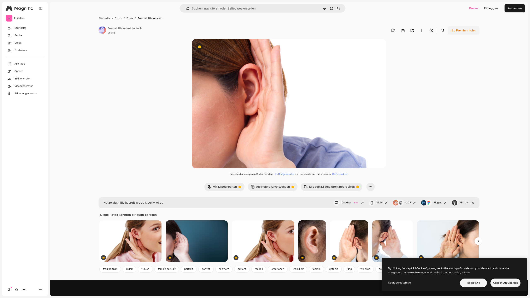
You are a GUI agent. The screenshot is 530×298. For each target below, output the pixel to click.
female (316, 269)
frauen (145, 269)
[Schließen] (473, 202)
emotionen (277, 269)
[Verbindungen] (9, 289)
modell (259, 269)
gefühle (333, 269)
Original (218, 47)
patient (242, 269)
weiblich (365, 269)
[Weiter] (478, 241)
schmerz (224, 269)
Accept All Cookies (505, 283)
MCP (408, 202)
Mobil (380, 202)
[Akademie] (16, 289)
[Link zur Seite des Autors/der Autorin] (102, 30)
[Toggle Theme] (24, 289)
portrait (188, 269)
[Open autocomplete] (185, 8)
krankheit (298, 269)
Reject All (473, 283)
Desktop (349, 202)
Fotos (129, 18)
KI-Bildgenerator (284, 174)
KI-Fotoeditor (340, 174)
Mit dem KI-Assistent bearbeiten (329, 188)
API (461, 202)
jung (349, 269)
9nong (111, 32)
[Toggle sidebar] (40, 8)
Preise (473, 8)
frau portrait (110, 269)
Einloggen (491, 8)
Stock (118, 18)
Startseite (104, 18)
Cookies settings (399, 282)
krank (129, 269)
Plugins (438, 202)
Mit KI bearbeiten (222, 188)
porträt (206, 269)
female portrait (167, 269)
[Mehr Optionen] (422, 30)
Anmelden (515, 8)
